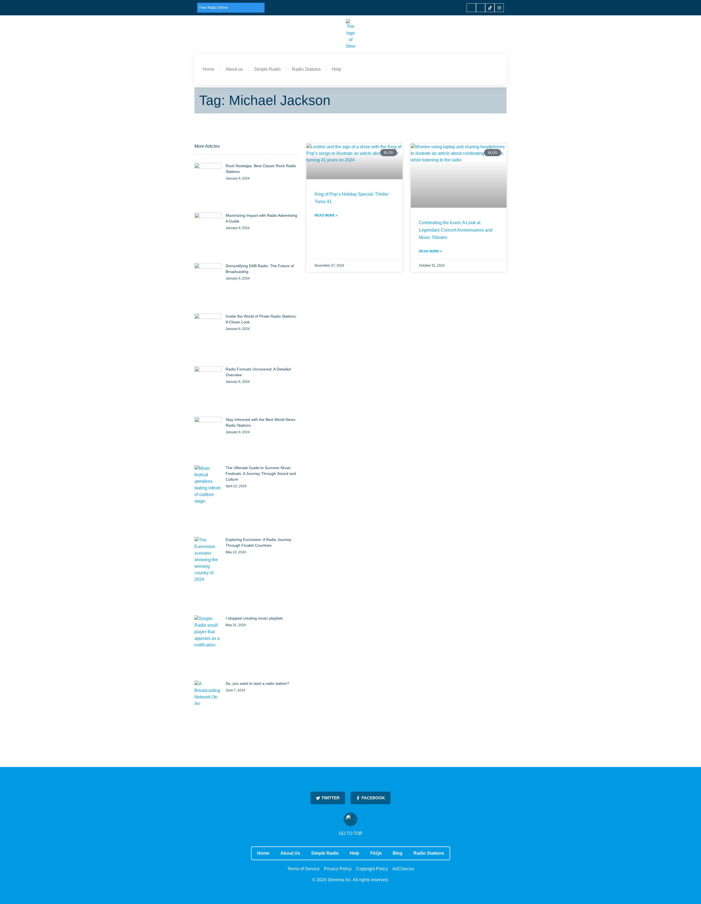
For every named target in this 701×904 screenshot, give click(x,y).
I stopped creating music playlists (254, 618)
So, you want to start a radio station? (257, 683)
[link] (208, 185)
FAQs (376, 853)
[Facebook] (471, 7)
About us (234, 69)
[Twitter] (480, 7)
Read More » (326, 215)
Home (208, 69)
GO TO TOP (351, 833)
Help (336, 69)
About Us (290, 853)
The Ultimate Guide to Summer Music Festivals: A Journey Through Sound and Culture (261, 473)
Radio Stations (306, 69)
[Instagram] (499, 7)
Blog (398, 853)
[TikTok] (490, 7)
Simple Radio (267, 69)
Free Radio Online (213, 7)
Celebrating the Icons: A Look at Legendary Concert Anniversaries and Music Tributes (455, 230)
